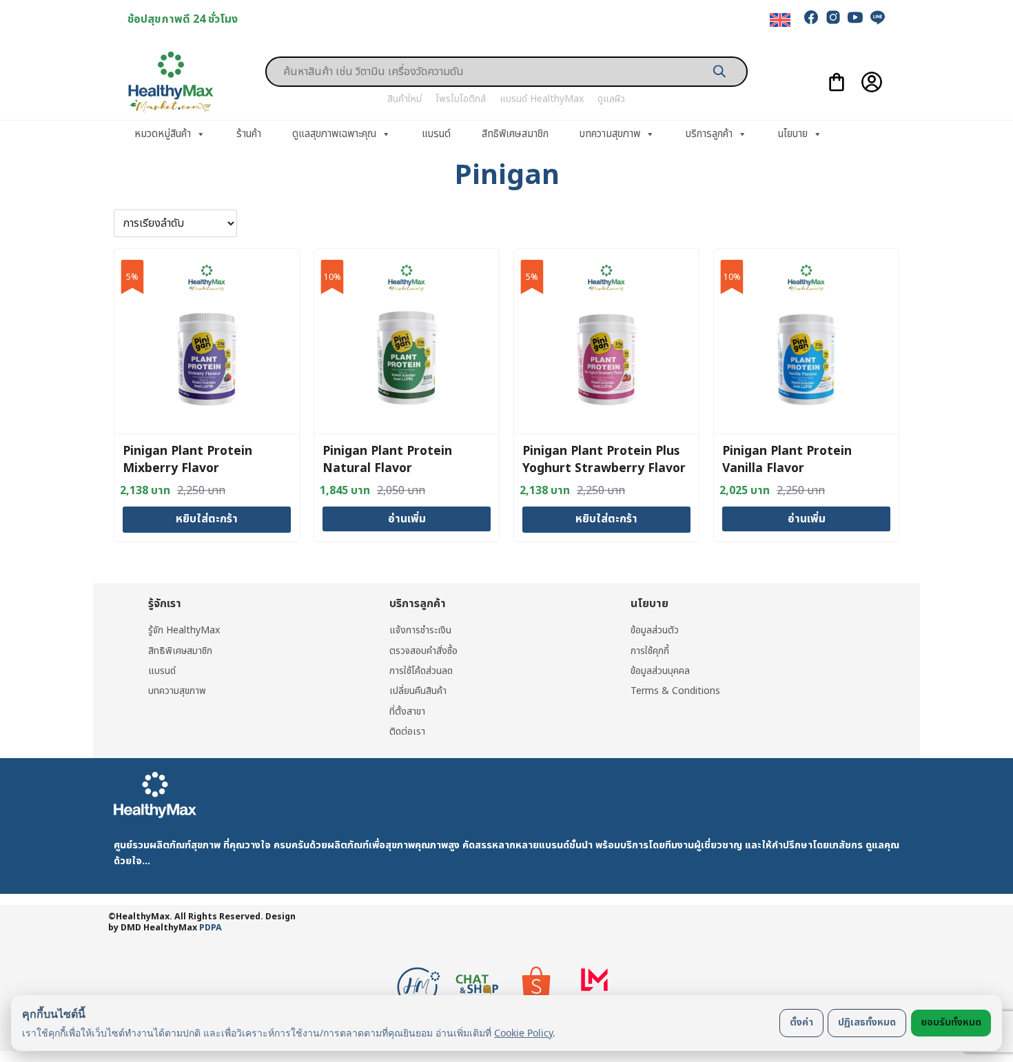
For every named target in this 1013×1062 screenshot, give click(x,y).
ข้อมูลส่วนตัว (655, 630)
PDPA (210, 928)
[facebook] (811, 17)
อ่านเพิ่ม (407, 519)
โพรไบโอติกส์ (461, 99)
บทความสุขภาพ (610, 134)
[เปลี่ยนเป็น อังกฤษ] (780, 20)
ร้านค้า (248, 134)
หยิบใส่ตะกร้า (207, 519)
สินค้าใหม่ (404, 99)
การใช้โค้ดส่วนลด (421, 671)
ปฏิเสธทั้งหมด (867, 1022)
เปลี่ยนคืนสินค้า (418, 691)
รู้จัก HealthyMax (184, 630)
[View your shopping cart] (837, 82)
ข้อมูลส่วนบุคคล (660, 671)
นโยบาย (793, 134)
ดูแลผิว (611, 99)
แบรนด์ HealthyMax (542, 99)
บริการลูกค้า (709, 134)
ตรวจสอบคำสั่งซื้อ (423, 651)
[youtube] (855, 17)
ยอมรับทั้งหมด (951, 1022)
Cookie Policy (523, 1032)
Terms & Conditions (675, 691)
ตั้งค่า (801, 1022)
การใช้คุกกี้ (650, 651)
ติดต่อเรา (407, 731)
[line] (877, 17)
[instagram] (833, 17)
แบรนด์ (436, 134)
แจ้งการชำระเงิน (420, 630)
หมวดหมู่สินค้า (162, 134)
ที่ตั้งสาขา (407, 711)
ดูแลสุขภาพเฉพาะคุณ (334, 134)
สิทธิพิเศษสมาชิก (515, 134)
